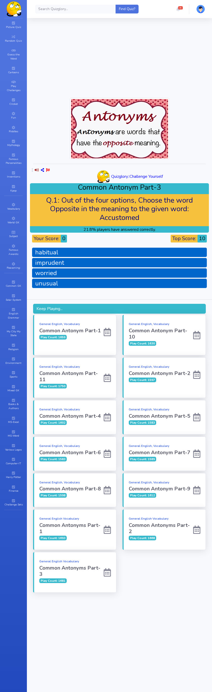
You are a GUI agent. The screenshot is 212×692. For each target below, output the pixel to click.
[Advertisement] (119, 631)
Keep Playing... (49, 309)
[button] (178, 9)
